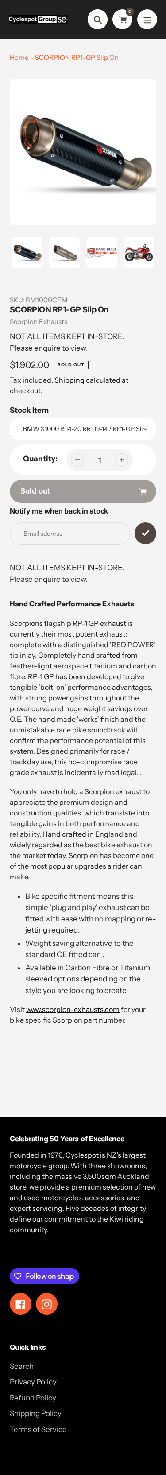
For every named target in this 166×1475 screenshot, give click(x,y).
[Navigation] (147, 19)
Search (22, 1366)
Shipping (69, 380)
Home (19, 57)
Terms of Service (38, 1429)
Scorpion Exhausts (38, 321)
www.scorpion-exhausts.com (73, 1009)
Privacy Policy (33, 1381)
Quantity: (40, 458)
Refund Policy (33, 1397)
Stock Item (29, 410)
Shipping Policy (36, 1413)
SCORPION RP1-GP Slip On (77, 57)
